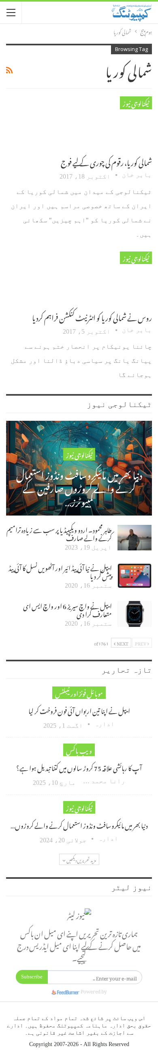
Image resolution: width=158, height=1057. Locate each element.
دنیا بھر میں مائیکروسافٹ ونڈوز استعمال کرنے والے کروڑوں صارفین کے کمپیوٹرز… (79, 487)
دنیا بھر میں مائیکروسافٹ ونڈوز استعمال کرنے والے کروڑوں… (79, 824)
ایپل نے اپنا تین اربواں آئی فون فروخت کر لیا (79, 710)
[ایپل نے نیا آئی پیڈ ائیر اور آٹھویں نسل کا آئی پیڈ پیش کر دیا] (134, 576)
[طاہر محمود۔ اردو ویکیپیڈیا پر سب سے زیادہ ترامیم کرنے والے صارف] (134, 538)
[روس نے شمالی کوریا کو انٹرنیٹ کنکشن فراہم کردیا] (109, 278)
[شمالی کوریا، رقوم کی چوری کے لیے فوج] (109, 123)
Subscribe (32, 977)
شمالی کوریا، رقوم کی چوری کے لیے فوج (106, 161)
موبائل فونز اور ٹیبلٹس (79, 692)
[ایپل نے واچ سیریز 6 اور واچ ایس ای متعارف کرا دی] (134, 614)
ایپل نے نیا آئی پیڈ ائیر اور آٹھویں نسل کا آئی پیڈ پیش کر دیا (60, 571)
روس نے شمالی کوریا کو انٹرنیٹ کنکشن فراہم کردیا (92, 316)
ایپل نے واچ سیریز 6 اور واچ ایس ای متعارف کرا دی (67, 609)
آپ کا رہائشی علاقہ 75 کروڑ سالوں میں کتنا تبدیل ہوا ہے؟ (79, 767)
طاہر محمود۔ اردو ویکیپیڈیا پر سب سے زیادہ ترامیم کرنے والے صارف (59, 533)
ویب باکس (79, 750)
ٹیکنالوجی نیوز (136, 102)
